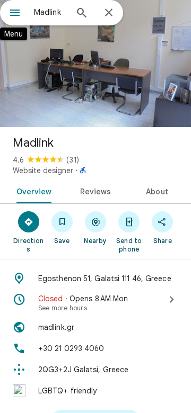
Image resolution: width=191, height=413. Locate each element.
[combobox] (50, 12)
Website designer (43, 170)
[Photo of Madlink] (95, 63)
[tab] (31, 190)
